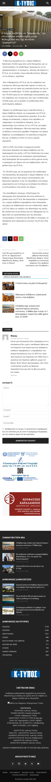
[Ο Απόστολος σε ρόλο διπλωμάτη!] (8, 286)
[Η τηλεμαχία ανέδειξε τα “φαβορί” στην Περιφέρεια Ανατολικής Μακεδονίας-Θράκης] (8, 610)
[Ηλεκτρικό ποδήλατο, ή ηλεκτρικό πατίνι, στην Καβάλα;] (8, 297)
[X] (10, 53)
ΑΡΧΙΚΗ (5, 772)
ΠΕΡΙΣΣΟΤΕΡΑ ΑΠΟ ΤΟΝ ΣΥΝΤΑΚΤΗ (17, 277)
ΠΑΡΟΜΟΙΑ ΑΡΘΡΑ (11, 274)
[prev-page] (3, 322)
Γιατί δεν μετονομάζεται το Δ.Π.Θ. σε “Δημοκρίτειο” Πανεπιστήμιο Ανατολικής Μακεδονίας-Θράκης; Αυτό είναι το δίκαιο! (13, 258)
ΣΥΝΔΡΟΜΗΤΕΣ (41, 772)
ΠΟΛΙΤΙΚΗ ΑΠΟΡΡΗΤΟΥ (20, 775)
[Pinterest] (15, 53)
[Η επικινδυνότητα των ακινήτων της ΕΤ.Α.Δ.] (8, 569)
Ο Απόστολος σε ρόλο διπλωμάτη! (31, 283)
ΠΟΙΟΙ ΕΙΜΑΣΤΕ (15, 772)
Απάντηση (14, 375)
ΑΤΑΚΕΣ (19, 9)
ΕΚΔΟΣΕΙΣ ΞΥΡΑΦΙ (28, 772)
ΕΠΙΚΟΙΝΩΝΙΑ (34, 775)
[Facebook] (4, 53)
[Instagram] (19, 763)
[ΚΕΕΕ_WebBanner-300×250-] (20, 480)
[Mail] (25, 763)
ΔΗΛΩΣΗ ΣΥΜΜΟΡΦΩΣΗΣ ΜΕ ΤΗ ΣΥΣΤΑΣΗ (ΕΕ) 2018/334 (25, 748)
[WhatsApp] (21, 53)
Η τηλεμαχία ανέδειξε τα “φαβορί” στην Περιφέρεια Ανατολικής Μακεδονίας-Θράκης (31, 610)
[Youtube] (38, 763)
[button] (4, 3)
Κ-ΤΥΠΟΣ (8, 46)
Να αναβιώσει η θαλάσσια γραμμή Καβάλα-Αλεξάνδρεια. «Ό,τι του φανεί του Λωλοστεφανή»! (32, 556)
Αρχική (3, 9)
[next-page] (7, 322)
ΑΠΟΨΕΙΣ (11, 9)
